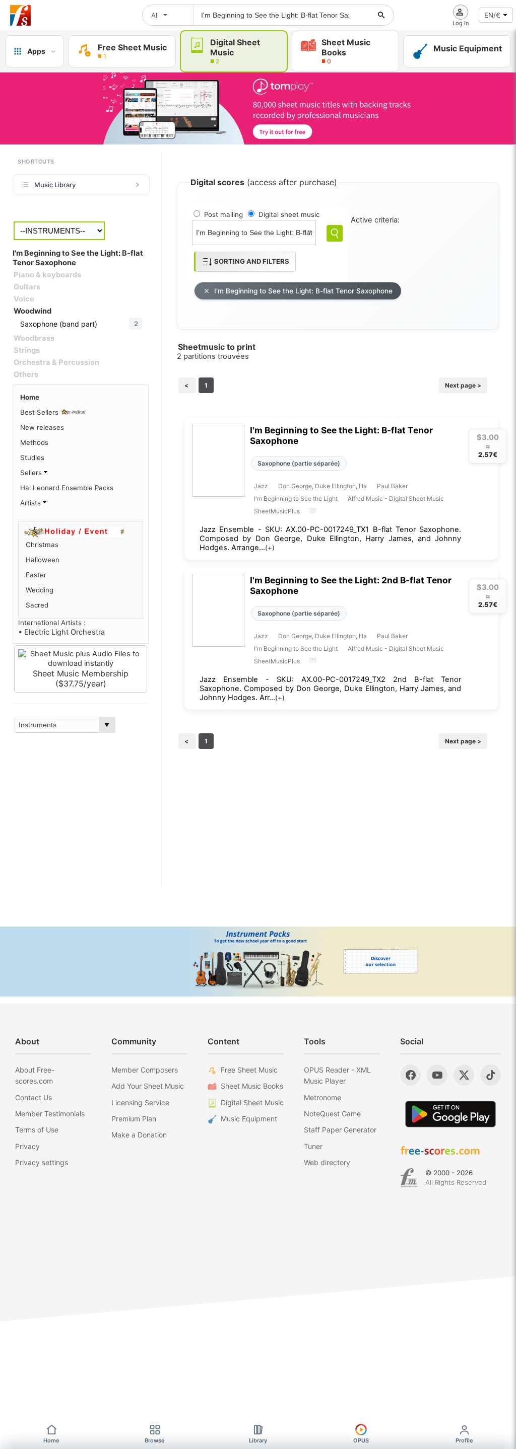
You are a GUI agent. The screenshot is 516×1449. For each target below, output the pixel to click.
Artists (31, 503)
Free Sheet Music (249, 1069)
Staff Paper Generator (340, 1129)
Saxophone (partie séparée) (298, 463)
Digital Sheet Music (252, 1102)
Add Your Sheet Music (147, 1086)
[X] (464, 1075)
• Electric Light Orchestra (61, 632)
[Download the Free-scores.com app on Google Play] (450, 1114)
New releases (42, 427)
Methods (34, 442)
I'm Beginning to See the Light (296, 498)
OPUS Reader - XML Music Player (337, 1075)
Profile (464, 1440)
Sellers (32, 473)
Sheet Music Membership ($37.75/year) (80, 678)
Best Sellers (40, 412)
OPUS (361, 1440)
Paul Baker (392, 486)
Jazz (261, 486)
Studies (32, 457)
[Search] (335, 233)
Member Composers (144, 1069)
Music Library (55, 185)
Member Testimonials (50, 1113)
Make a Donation (139, 1134)
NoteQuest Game (332, 1113)
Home (29, 397)
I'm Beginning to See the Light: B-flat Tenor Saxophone (303, 291)
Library (258, 1440)
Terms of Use (36, 1129)
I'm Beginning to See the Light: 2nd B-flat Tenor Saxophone (351, 585)
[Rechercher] (381, 15)
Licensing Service (140, 1102)
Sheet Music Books (252, 1086)
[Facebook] (410, 1075)
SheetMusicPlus (277, 511)
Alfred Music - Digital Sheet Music (396, 498)
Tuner (313, 1146)
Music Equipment (249, 1118)
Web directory (327, 1162)
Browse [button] (155, 1440)
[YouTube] (437, 1075)
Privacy (27, 1146)
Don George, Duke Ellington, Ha (322, 486)
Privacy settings (41, 1162)
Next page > (463, 385)
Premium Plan (133, 1118)
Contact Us (33, 1097)
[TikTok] (490, 1075)
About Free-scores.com (34, 1075)
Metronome (322, 1097)
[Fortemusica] (409, 1177)
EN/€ (492, 15)
